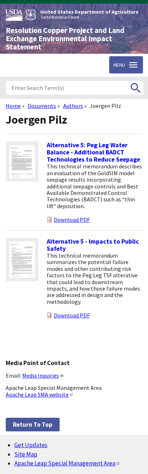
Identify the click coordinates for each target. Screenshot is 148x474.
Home (13, 105)
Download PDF (72, 219)
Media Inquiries (40, 375)
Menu (119, 65)
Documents (42, 105)
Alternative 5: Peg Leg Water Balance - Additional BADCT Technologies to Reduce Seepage (93, 152)
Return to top (32, 424)
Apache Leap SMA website (37, 394)
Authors (73, 105)
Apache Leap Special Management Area (64, 463)
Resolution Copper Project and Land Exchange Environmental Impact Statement (65, 39)
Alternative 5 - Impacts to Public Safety (93, 245)
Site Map (25, 454)
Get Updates (30, 445)
